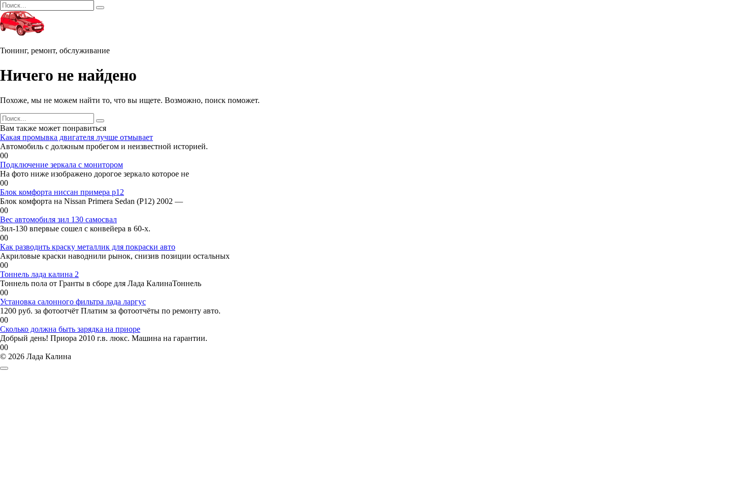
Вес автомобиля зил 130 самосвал (58, 219)
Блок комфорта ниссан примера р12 (62, 192)
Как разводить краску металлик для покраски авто (87, 247)
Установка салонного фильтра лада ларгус (73, 301)
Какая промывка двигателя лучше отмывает (76, 137)
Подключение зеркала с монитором (61, 164)
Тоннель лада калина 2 (39, 274)
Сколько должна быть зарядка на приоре (70, 329)
